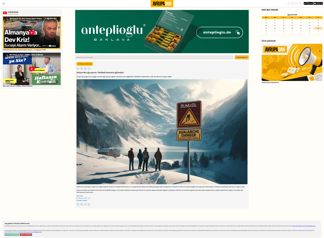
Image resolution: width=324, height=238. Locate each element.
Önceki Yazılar (82, 200)
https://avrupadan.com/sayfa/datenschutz (303, 226)
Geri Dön (80, 196)
